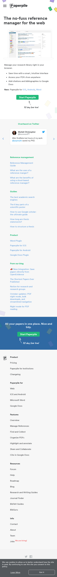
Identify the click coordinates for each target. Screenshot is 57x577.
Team (12, 535)
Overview (14, 420)
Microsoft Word (17, 400)
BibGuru (14, 509)
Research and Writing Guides (24, 492)
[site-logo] (18, 5)
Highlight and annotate (21, 443)
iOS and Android (18, 394)
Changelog (15, 374)
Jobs (12, 541)
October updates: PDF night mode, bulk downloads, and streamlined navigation (21, 298)
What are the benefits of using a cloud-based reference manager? (21, 180)
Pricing (13, 362)
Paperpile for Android (20, 250)
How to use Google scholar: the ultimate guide (23, 213)
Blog (12, 486)
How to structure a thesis (22, 226)
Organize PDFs (17, 437)
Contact (14, 524)
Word (38, 89)
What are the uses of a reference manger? (20, 171)
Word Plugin (16, 240)
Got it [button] (41, 572)
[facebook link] (31, 557)
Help (12, 475)
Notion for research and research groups (21, 287)
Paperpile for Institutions (21, 368)
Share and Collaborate (20, 449)
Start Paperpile (27, 97)
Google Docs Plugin (19, 255)
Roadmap (14, 480)
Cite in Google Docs (19, 455)
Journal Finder (17, 498)
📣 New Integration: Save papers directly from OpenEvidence (22, 272)
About (13, 529)
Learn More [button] (15, 572)
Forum (13, 469)
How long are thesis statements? (19, 220)
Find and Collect (18, 431)
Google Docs (16, 406)
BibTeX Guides (17, 504)
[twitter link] (26, 557)
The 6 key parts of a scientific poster (19, 205)
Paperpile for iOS (18, 245)
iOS (24, 89)
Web (12, 388)
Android (31, 89)
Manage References (19, 426)
